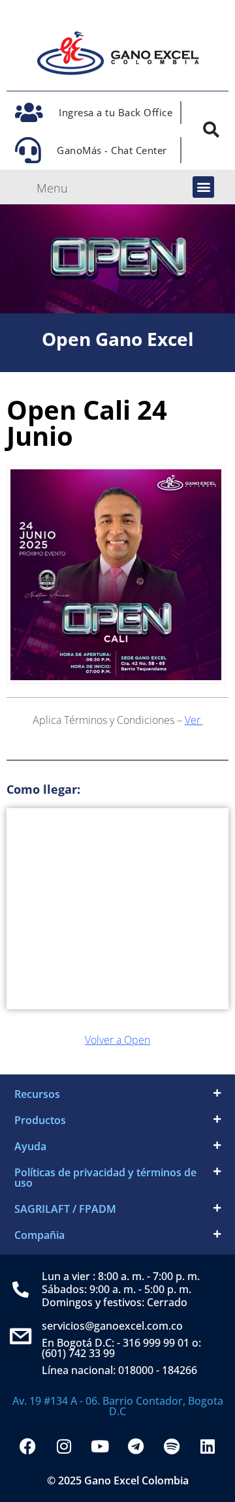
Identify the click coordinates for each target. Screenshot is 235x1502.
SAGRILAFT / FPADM (65, 1209)
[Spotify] (171, 1446)
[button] (203, 187)
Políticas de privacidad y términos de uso (105, 1177)
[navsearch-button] (211, 132)
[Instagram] (64, 1446)
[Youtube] (100, 1446)
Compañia (39, 1235)
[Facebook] (28, 1446)
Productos (40, 1120)
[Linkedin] (207, 1446)
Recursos (37, 1094)
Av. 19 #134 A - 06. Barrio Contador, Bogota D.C (117, 1406)
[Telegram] (135, 1446)
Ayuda (30, 1146)
